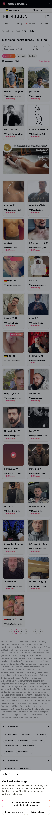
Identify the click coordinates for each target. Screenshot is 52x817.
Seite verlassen (38, 812)
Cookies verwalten (14, 812)
